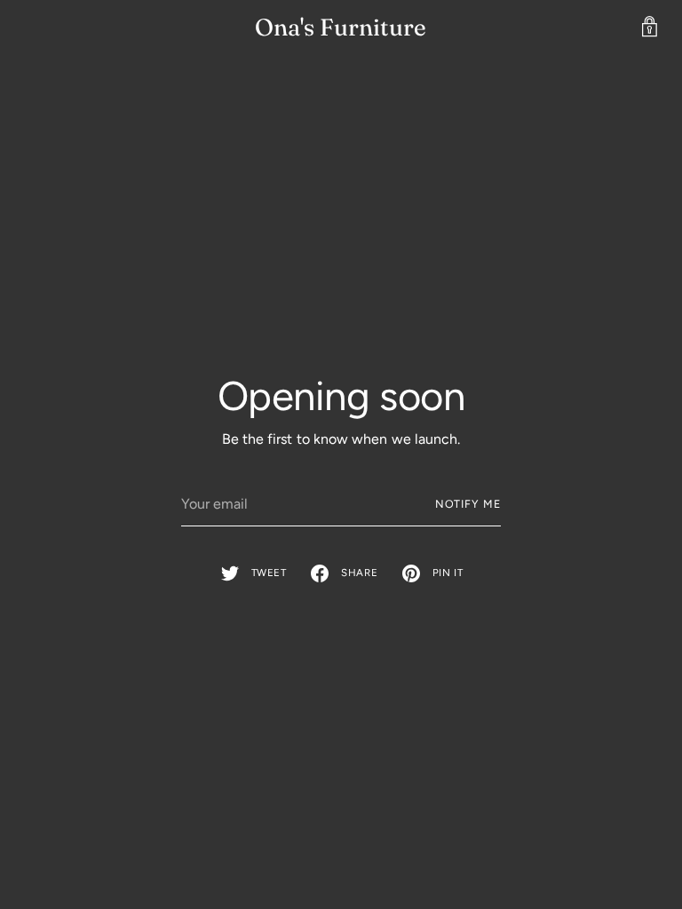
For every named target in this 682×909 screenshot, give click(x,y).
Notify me (468, 503)
